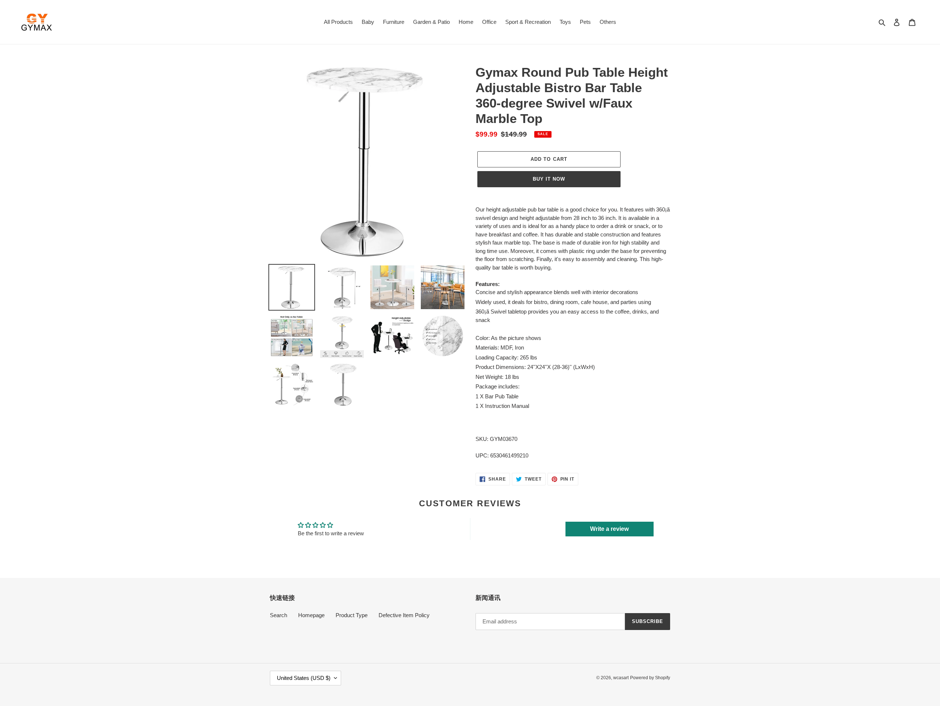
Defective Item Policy (404, 615)
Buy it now (549, 179)
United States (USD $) (303, 678)
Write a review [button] (609, 529)
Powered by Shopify (650, 677)
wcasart (621, 677)
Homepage (311, 615)
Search (278, 615)
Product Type (352, 615)
